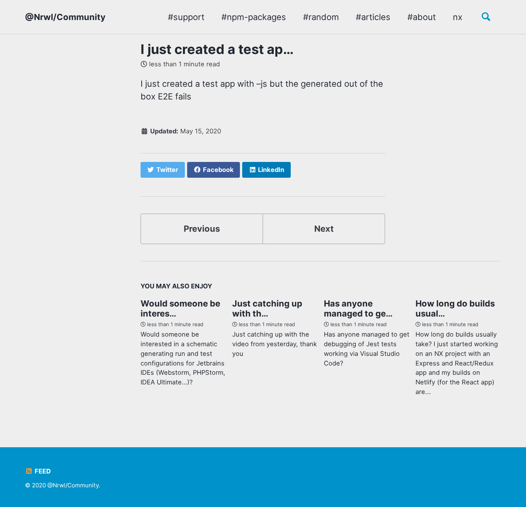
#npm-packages (253, 17)
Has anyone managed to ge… (358, 308)
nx (457, 17)
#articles (373, 17)
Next (324, 229)
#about (421, 17)
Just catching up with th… (267, 308)
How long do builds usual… (455, 308)
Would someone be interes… (180, 308)
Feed (42, 471)
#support (186, 17)
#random (321, 17)
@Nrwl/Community (65, 17)
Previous (202, 229)
